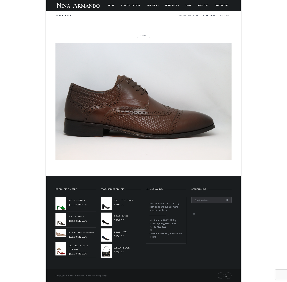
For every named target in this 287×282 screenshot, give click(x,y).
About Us (202, 5)
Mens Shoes (172, 5)
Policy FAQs (101, 275)
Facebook (221, 275)
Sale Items (152, 5)
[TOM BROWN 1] (143, 101)
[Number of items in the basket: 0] (193, 213)
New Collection (130, 5)
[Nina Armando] (77, 5)
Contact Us (221, 5)
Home (111, 5)
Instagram (228, 275)
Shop (188, 5)
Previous (143, 35)
